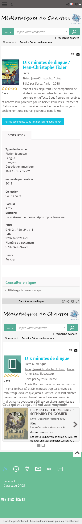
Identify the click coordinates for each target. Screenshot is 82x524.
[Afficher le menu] (4, 4)
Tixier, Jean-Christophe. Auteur (43, 78)
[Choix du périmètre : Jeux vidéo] (8, 31)
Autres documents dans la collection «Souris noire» (33, 121)
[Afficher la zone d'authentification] (12, 4)
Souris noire (13, 196)
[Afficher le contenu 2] (43, 445)
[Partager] (68, 301)
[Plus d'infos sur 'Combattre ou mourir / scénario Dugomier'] (15, 423)
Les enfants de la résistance (46, 427)
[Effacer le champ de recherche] (67, 31)
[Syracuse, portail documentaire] (41, 19)
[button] (68, 4)
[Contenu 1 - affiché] (38, 445)
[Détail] (72, 301)
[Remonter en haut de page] (77, 453)
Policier (10, 259)
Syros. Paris (42, 83)
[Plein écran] (77, 301)
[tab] (5, 469)
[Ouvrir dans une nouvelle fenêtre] (63, 301)
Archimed (22, 521)
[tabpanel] (41, 248)
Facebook (10, 481)
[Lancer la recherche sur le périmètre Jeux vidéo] (74, 31)
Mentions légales (13, 499)
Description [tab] (17, 135)
